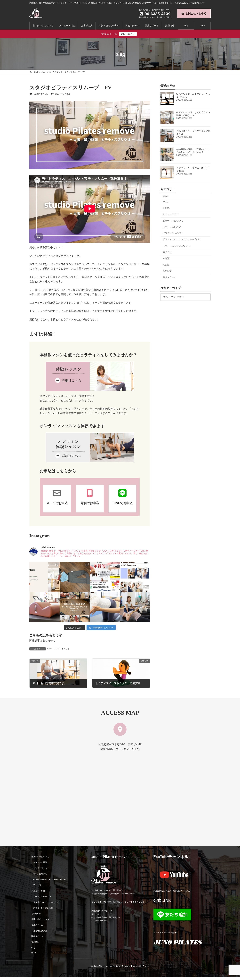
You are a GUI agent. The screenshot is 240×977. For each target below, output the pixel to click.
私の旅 (166, 264)
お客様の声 (36, 913)
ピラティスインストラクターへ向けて (182, 239)
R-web (146, 966)
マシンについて (40, 874)
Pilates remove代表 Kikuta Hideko (49, 879)
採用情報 (35, 942)
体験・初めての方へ (40, 919)
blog (33, 947)
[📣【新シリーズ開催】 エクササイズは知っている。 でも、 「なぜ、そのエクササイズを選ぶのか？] (75, 607)
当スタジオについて (40, 857)
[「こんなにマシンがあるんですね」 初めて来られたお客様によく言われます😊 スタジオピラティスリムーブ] (105, 607)
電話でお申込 (89, 503)
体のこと (167, 252)
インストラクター (41, 868)
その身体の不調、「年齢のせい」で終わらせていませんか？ (193, 151)
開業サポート (37, 936)
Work (165, 202)
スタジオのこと (62, 649)
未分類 (166, 258)
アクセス (37, 885)
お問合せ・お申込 (196, 13)
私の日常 (167, 271)
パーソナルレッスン (42, 896)
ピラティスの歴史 (172, 226)
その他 (166, 208)
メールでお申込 (57, 503)
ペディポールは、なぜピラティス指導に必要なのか (193, 114)
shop (33, 952)
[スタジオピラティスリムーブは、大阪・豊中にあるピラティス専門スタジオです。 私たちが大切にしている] (44, 577)
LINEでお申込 (122, 503)
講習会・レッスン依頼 (43, 908)
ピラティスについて (173, 220)
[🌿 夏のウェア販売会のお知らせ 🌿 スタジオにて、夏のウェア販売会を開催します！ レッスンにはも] (75, 577)
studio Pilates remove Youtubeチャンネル (171, 891)
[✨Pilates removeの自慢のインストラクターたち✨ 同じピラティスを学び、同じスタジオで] (135, 577)
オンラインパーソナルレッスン (47, 902)
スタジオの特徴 (40, 862)
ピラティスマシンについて (176, 245)
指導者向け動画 (40, 930)
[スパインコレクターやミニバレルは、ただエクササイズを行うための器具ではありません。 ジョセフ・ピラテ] (44, 607)
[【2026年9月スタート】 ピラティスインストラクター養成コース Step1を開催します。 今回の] (105, 577)
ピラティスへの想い (173, 233)
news (49, 649)
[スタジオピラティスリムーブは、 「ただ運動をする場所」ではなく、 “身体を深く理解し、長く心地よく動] (135, 607)
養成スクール (169, 277)
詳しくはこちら (128, 34)
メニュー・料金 (38, 891)
